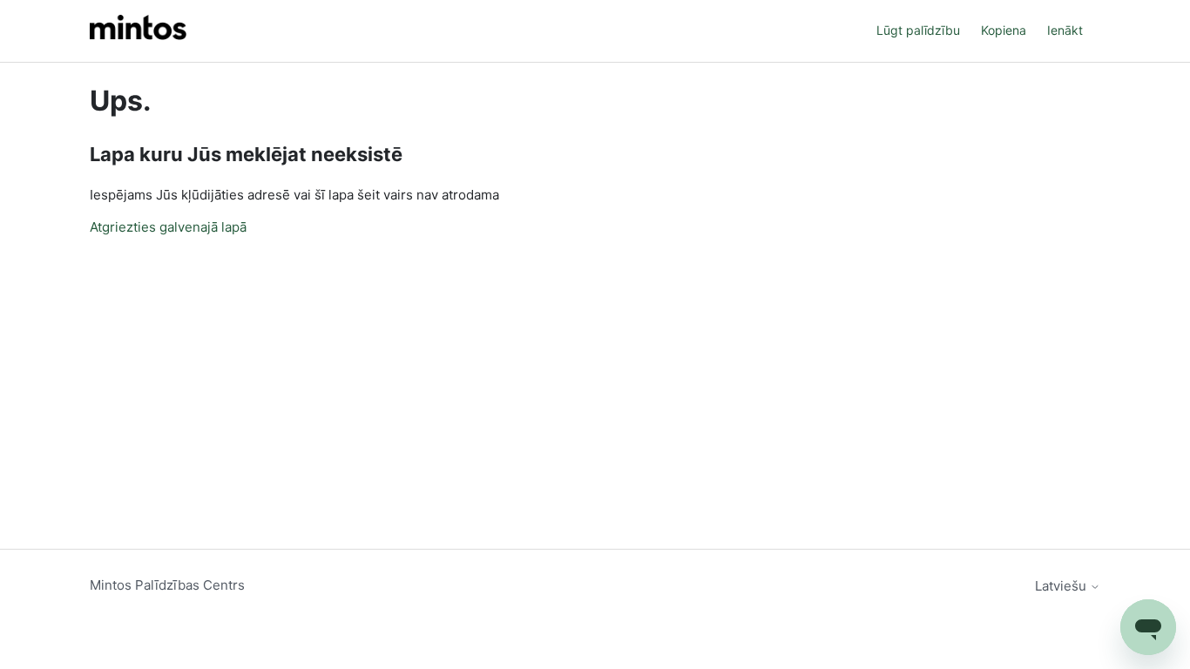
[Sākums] (138, 31)
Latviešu (1062, 585)
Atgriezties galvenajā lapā (168, 227)
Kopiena (1003, 30)
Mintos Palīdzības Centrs (167, 585)
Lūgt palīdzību (918, 30)
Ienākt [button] (1065, 30)
